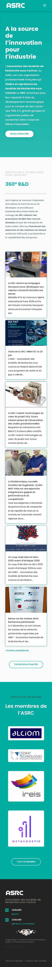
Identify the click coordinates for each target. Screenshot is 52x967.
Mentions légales (14, 960)
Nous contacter (19, 133)
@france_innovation (23, 923)
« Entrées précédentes (17, 650)
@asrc (15, 913)
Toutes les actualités (26, 664)
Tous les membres (26, 861)
